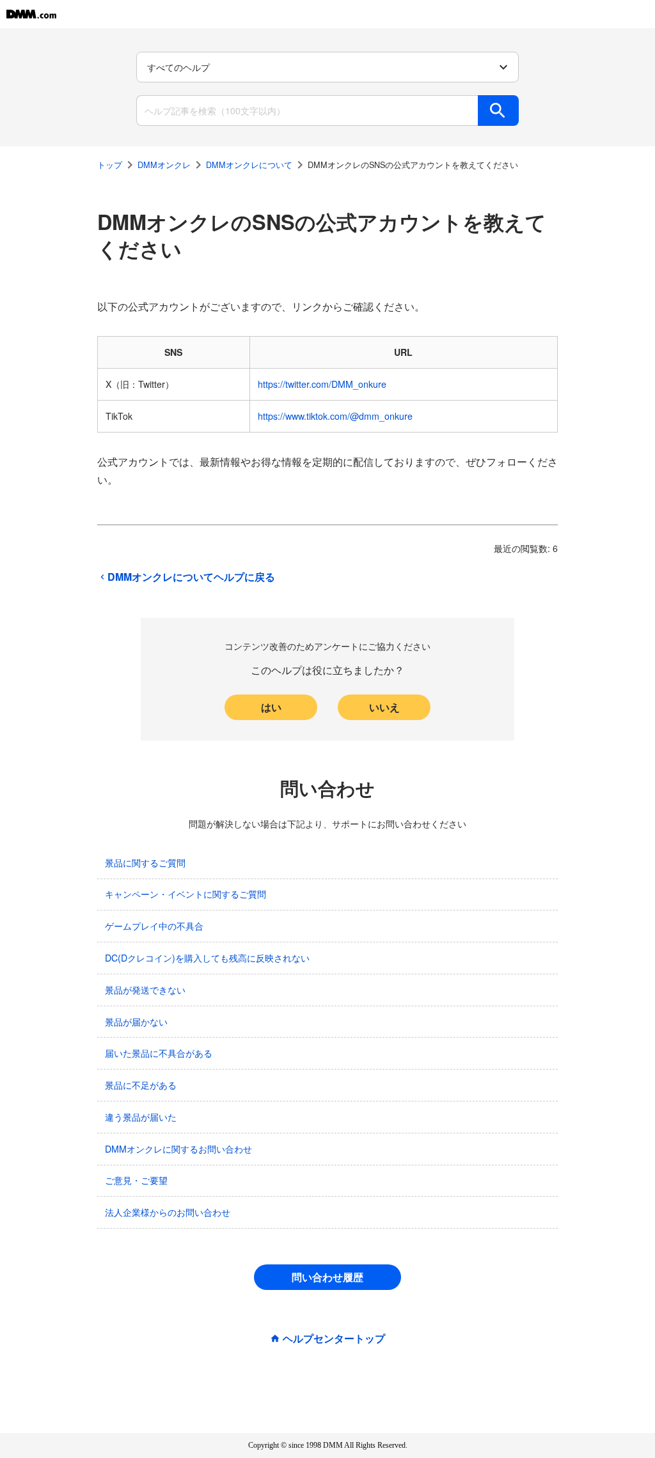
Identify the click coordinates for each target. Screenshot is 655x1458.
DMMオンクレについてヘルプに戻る (191, 577)
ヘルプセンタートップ (334, 1338)
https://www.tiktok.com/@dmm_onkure (335, 416)
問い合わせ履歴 (327, 1277)
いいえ (384, 707)
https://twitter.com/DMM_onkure (322, 384)
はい (271, 707)
